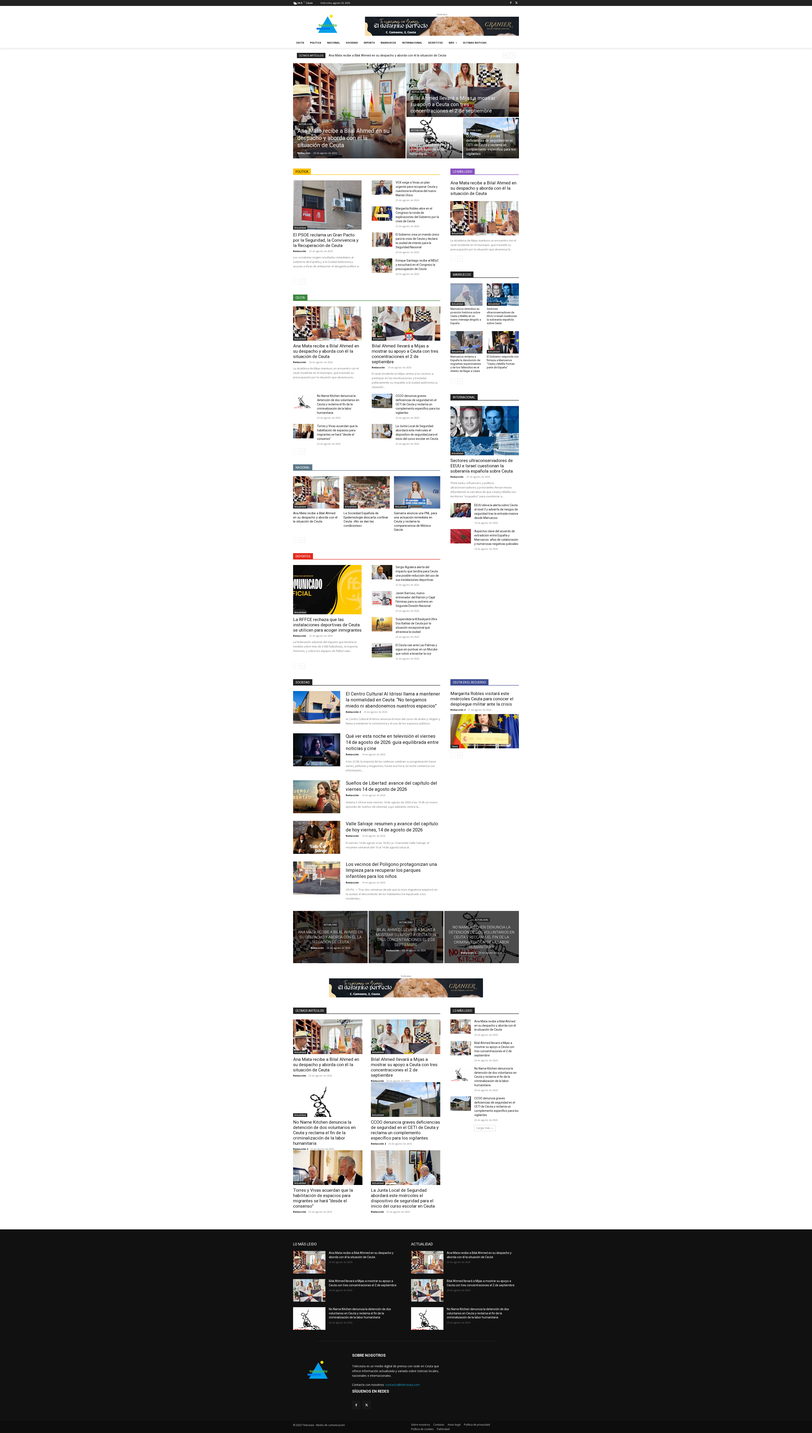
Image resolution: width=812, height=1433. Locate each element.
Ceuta (455, 746)
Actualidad (305, 124)
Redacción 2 (353, 711)
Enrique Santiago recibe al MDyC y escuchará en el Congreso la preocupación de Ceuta (417, 265)
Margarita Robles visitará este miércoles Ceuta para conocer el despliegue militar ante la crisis (481, 699)
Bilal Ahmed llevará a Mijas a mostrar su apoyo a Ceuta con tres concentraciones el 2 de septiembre (405, 353)
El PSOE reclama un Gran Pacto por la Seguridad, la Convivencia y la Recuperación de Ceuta (325, 240)
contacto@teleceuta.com (402, 1385)
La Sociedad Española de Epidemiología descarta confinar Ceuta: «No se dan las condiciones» (366, 519)
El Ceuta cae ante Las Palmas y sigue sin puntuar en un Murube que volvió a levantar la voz (417, 649)
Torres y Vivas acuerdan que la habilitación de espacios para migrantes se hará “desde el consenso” (323, 1198)
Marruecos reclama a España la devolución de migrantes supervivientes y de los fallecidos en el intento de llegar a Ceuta (465, 364)
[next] (512, 55)
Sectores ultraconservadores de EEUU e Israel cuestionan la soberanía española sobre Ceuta (502, 316)
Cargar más (483, 1128)
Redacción (299, 251)
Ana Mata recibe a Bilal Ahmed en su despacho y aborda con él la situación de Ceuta (387, 55)
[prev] (505, 55)
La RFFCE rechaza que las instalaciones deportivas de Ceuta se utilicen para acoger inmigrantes (327, 625)
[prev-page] (295, 281)
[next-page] (302, 281)
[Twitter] (516, 3)
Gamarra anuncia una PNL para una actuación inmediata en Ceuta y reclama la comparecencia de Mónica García (415, 521)
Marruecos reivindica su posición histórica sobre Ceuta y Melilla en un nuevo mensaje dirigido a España (465, 316)
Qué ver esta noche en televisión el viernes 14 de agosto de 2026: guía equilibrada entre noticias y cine (392, 742)
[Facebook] (510, 3)
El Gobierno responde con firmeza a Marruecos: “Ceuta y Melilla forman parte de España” (503, 362)
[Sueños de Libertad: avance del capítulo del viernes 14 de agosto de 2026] (316, 796)
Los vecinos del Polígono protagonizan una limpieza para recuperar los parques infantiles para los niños (391, 870)
